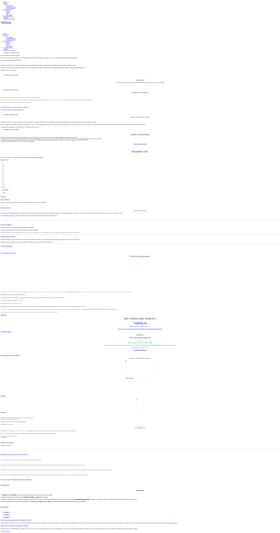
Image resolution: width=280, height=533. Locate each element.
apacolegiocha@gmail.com (140, 350)
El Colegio (6, 3)
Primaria (8, 12)
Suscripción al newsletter (9, 18)
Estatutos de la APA (11, 7)
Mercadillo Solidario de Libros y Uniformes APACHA (14, 454)
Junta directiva (9, 5)
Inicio (5, 1)
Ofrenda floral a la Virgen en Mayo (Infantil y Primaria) (14, 525)
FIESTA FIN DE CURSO (7, 442)
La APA (5, 4)
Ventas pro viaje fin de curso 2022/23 (10, 355)
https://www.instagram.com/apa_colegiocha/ (18, 107)
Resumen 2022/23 (8, 9)
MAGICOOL (4, 315)
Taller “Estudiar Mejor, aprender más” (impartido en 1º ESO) (16, 520)
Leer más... (174, 523)
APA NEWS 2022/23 (6, 331)
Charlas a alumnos (5, 207)
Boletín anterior (4, 507)
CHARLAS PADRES (6, 224)
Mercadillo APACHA (9, 16)
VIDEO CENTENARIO (140, 144)
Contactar (6, 17)
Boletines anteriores (10, 8)
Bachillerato (9, 14)
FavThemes (7, 531)
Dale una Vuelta (10, 215)
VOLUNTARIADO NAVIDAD (8, 236)
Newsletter (3, 396)
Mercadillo (3, 412)
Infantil (8, 11)
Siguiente (6, 189)
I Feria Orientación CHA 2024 (8, 253)
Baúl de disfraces (5, 199)
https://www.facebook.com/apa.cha (15, 109)
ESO (7, 13)
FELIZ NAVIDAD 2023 (6, 246)
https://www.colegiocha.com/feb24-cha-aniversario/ (31, 157)
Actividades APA (5, 485)
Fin (4, 192)
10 (4, 187)
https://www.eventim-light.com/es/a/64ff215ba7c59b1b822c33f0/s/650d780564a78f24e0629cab (140, 329)
